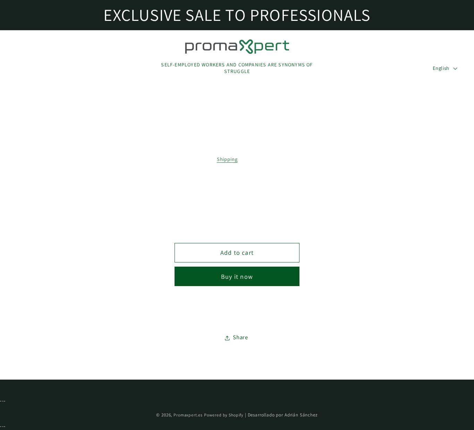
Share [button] (240, 337)
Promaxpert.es (188, 414)
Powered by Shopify (224, 414)
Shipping (227, 159)
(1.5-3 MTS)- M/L (222, 188)
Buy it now (237, 277)
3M (268, 188)
